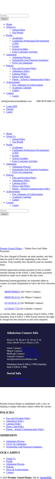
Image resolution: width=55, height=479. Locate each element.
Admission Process (21, 57)
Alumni (9, 109)
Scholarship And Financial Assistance (30, 60)
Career (15, 96)
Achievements (13, 82)
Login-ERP (11, 106)
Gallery (15, 90)
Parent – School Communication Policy (31, 79)
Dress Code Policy (21, 76)
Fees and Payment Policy (24, 68)
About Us (11, 27)
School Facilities (20, 49)
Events (15, 46)
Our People (17, 32)
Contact (10, 93)
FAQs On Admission (22, 63)
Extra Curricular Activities (24, 52)
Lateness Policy (19, 74)
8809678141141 (12, 297)
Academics (17, 38)
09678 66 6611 (29, 348)
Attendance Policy (21, 71)
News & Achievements (17, 469)
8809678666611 (12, 291)
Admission (11, 54)
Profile (9, 35)
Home (9, 24)
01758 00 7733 (12, 308)
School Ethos (18, 29)
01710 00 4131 (33, 353)
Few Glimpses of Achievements (27, 85)
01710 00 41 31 (12, 303)
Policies (10, 65)
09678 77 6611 (30, 351)
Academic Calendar (21, 87)
